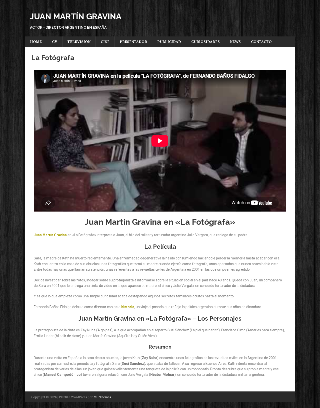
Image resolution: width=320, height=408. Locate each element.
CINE (105, 41)
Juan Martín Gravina (50, 235)
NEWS (235, 41)
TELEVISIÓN (79, 41)
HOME (36, 41)
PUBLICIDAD (169, 41)
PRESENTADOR (133, 41)
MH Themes (102, 397)
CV (54, 41)
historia (127, 307)
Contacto (261, 41)
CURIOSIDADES (205, 41)
